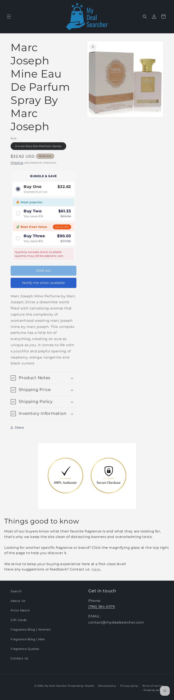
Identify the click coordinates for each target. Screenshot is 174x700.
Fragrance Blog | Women (31, 629)
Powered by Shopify (81, 685)
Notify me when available (43, 283)
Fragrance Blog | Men (28, 639)
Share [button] (19, 427)
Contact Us (19, 658)
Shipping (17, 162)
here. (96, 569)
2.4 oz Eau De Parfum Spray (40, 147)
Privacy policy (129, 685)
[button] (9, 16)
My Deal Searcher (56, 685)
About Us (18, 601)
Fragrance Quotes (25, 649)
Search (16, 591)
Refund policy (107, 685)
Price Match (20, 610)
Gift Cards (19, 620)
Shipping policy (153, 690)
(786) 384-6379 (101, 607)
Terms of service (152, 685)
